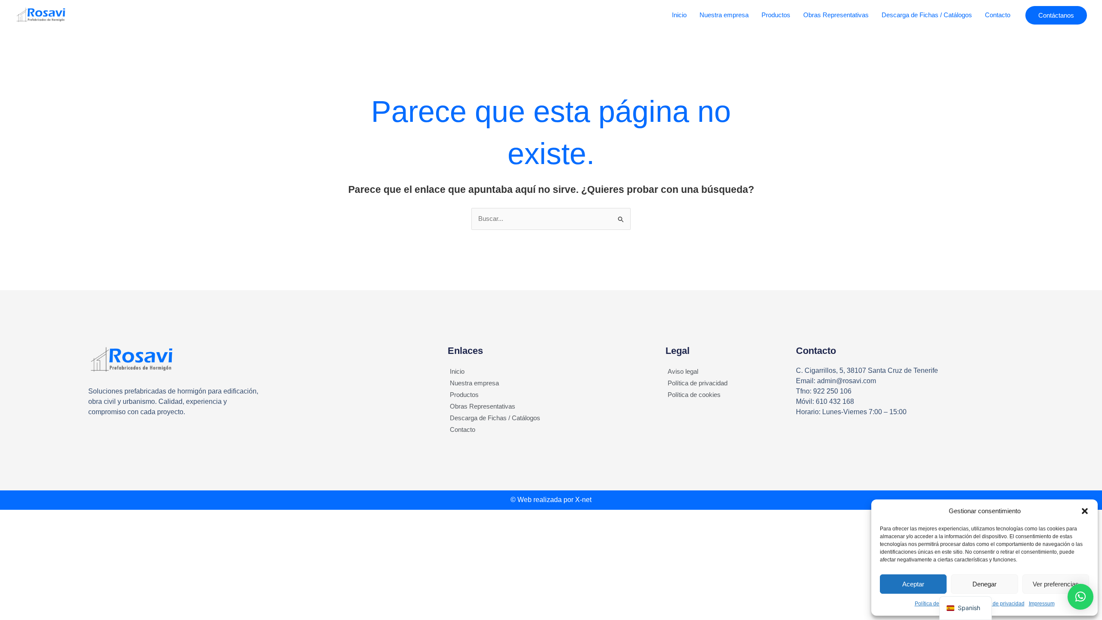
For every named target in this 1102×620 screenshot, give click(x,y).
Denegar (984, 584)
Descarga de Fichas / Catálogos (927, 15)
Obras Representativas (836, 15)
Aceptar (913, 584)
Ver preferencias (1056, 584)
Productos (775, 15)
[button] (1084, 511)
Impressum (1042, 604)
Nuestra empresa (724, 15)
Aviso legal (683, 371)
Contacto (997, 15)
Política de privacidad (697, 383)
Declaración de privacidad (994, 604)
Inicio (679, 15)
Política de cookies (937, 604)
